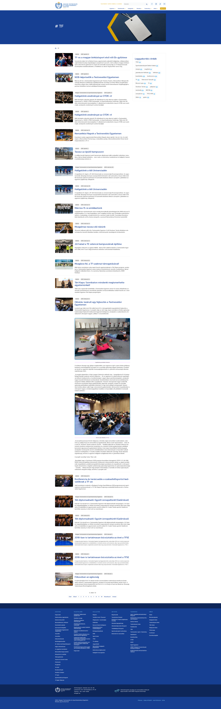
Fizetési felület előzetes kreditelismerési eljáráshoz (82, 635)
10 (101, 596)
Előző (75, 596)
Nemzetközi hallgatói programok (98, 647)
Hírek (150, 614)
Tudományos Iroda (135, 624)
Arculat (57, 667)
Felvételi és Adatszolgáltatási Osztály (120, 620)
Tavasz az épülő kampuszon (89, 152)
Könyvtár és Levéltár (60, 654)
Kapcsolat (58, 614)
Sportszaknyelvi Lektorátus (119, 631)
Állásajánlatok (59, 657)
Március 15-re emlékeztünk (88, 208)
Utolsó (114, 596)
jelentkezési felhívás (143, 72)
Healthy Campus (59, 672)
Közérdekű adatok (60, 625)
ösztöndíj (139, 90)
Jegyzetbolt (96, 644)
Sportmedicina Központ (61, 677)
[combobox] (136, 4)
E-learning (119, 3)
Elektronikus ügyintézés (61, 617)
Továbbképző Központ (118, 628)
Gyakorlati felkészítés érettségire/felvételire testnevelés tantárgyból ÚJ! (82, 639)
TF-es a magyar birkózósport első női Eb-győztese (101, 57)
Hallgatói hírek (153, 620)
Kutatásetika (133, 637)
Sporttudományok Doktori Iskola (147, 65)
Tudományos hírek (154, 622)
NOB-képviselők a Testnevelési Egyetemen (97, 77)
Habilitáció (133, 634)
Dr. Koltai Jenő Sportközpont (62, 644)
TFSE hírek (152, 630)
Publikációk (133, 626)
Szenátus (57, 636)
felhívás (156, 72)
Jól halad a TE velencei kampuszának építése (98, 244)
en (164, 4)
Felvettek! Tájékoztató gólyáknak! (80, 615)
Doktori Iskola (134, 621)
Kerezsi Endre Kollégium (99, 625)
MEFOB (149, 90)
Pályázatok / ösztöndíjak (99, 620)
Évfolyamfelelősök (98, 631)
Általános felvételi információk (79, 621)
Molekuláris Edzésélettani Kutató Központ (138, 618)
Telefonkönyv (104, 3)
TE (149, 83)
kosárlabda (140, 76)
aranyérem (140, 93)
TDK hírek (152, 625)
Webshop (162, 8)
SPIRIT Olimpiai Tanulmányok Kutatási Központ (138, 648)
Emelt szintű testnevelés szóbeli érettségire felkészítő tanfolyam (82, 643)
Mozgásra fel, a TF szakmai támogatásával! (97, 264)
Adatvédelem (157, 700)
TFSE (138, 62)
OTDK (132, 639)
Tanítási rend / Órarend (99, 617)
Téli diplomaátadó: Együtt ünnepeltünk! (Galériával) (102, 500)
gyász (146, 97)
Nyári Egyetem (134, 645)
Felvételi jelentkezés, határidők (79, 624)
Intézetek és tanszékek (118, 633)
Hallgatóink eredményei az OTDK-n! (93, 96)
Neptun (109, 3)
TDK (131, 629)
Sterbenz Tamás (141, 86)
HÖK (94, 633)
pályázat (153, 86)
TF (137, 79)
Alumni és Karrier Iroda (61, 659)
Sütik (163, 700)
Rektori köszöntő (59, 620)
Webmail (114, 3)
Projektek (57, 664)
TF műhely (95, 641)
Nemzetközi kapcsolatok (62, 651)
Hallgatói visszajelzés (99, 652)
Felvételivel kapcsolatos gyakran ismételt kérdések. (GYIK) (82, 647)
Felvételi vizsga (78, 618)
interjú (139, 69)
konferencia (152, 76)
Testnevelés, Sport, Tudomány (138, 632)
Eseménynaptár (153, 635)
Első (70, 596)
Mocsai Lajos (140, 83)
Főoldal (140, 700)
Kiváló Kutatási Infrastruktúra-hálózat (138, 651)
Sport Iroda (96, 636)
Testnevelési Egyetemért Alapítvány (62, 630)
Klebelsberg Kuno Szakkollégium (97, 628)
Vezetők (57, 633)
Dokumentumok (59, 638)
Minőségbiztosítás (60, 641)
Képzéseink (115, 614)
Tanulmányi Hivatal (117, 617)
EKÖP (131, 642)
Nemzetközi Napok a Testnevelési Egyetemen (98, 133)
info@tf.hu (77, 693)
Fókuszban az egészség (87, 577)
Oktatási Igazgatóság (117, 623)
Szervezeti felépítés (60, 627)
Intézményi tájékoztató (99, 650)
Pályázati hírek (153, 627)
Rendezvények (59, 670)
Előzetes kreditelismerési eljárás (81, 631)
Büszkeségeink (153, 617)
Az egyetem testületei (61, 649)
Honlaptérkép (148, 700)
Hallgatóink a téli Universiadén (91, 170)
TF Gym (57, 675)
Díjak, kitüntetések (60, 646)
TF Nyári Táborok (59, 680)
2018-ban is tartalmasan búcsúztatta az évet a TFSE (102, 537)
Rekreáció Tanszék (148, 79)
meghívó (148, 69)
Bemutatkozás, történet (61, 622)
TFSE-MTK (151, 93)
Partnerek (58, 662)
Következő (107, 596)
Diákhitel (95, 622)
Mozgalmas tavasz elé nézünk (90, 227)
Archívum (152, 632)
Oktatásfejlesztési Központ (119, 626)
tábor (138, 97)
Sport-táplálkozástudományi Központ (138, 615)
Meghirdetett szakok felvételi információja (82, 628)
